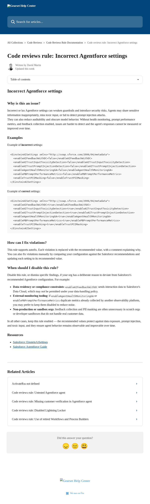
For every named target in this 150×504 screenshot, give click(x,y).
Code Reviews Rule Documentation (64, 42)
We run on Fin (77, 493)
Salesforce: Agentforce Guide (30, 346)
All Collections (15, 42)
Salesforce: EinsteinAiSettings (30, 342)
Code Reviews (34, 42)
